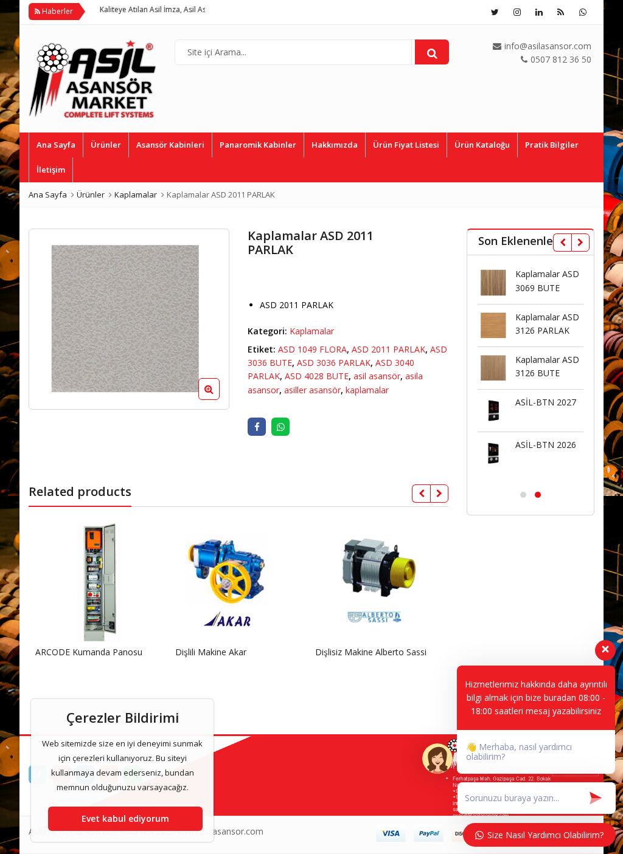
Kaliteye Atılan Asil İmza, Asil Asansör (146, 9)
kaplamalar (367, 390)
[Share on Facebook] (257, 427)
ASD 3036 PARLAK (334, 362)
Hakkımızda (335, 144)
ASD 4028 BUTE (317, 376)
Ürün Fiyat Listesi (406, 144)
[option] (128, 319)
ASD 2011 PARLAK (388, 349)
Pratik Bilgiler (552, 144)
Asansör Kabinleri (170, 144)
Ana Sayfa (56, 144)
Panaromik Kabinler (258, 144)
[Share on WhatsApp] (280, 427)
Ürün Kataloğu (482, 144)
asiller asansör (312, 390)
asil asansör (376, 376)
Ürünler (106, 144)
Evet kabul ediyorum (125, 818)
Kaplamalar (312, 331)
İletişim (51, 169)
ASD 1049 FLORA (312, 349)
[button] (218, 399)
